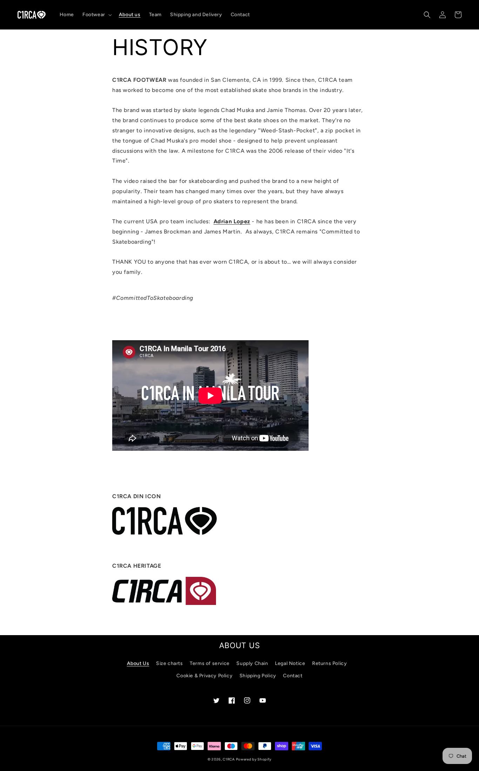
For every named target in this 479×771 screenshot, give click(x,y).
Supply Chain (252, 663)
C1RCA (229, 759)
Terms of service (210, 663)
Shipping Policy (258, 676)
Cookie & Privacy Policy (204, 676)
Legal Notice (290, 663)
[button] (96, 14)
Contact (292, 676)
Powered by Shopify (254, 759)
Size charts (169, 663)
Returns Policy (329, 663)
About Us (138, 663)
